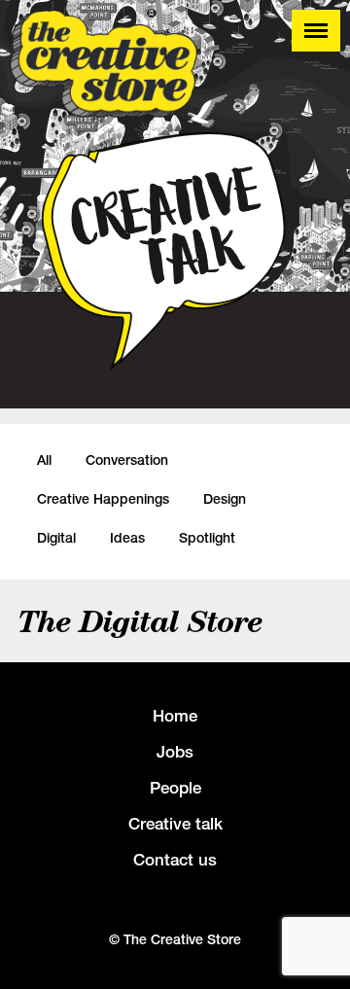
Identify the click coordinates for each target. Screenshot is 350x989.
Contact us (175, 859)
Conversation (127, 460)
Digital (56, 538)
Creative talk (175, 823)
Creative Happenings (103, 499)
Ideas (127, 538)
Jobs (175, 751)
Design (224, 499)
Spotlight (207, 538)
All (44, 460)
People (175, 787)
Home (175, 715)
